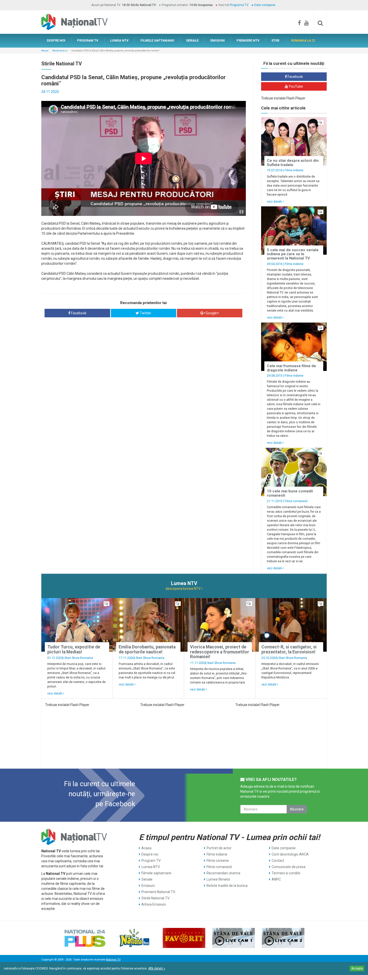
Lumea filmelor (218, 879)
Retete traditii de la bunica (227, 886)
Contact (278, 861)
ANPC (276, 879)
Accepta (357, 968)
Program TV (151, 861)
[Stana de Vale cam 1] (233, 938)
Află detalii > (156, 968)
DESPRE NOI (56, 40)
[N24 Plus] (85, 938)
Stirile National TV (155, 898)
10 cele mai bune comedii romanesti (290, 493)
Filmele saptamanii (156, 873)
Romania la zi (59, 50)
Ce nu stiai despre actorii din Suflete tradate (293, 162)
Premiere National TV (158, 892)
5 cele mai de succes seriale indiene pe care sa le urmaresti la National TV (292, 254)
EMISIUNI (217, 40)
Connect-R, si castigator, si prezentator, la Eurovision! (289, 649)
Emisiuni (148, 886)
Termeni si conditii (286, 873)
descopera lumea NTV (183, 589)
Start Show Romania (78, 658)
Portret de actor (219, 848)
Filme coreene (218, 861)
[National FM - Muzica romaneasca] (134, 938)
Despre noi (149, 854)
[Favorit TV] (184, 938)
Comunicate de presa (288, 867)
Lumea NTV (150, 867)
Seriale (146, 879)
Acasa (44, 50)
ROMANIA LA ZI (303, 40)
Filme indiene (294, 170)
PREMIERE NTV (248, 40)
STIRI (275, 40)
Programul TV (239, 5)
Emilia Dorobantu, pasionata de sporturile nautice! (147, 649)
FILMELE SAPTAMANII (157, 40)
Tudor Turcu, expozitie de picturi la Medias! (73, 649)
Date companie (264, 5)
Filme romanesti (296, 501)
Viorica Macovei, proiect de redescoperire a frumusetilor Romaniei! (219, 651)
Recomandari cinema (223, 873)
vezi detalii (275, 201)
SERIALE (192, 40)
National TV (113, 959)
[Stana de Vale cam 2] (283, 938)
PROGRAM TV (87, 40)
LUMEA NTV (119, 40)
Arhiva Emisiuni (153, 904)
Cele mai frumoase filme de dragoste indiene (291, 368)
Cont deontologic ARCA (290, 854)
